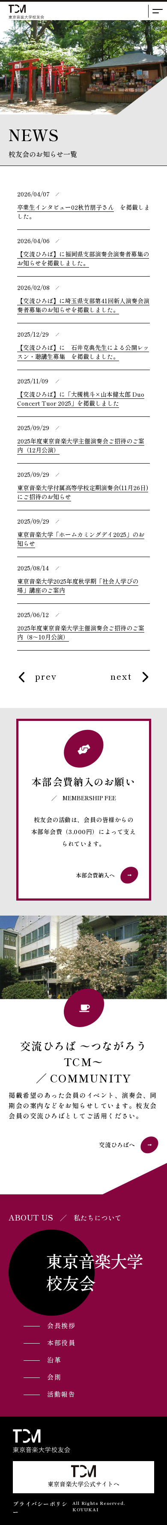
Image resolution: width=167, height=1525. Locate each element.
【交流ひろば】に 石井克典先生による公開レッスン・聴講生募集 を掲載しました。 (83, 352)
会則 (54, 1376)
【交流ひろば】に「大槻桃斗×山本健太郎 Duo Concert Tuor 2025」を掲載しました (80, 398)
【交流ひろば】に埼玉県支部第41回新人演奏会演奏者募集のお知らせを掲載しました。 (83, 305)
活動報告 (61, 1393)
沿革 (54, 1359)
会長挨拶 (61, 1325)
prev (46, 677)
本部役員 (61, 1342)
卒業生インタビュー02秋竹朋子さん (65, 207)
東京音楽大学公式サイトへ (83, 1484)
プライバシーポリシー (40, 1508)
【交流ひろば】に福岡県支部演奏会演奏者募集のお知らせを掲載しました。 (83, 258)
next (121, 677)
